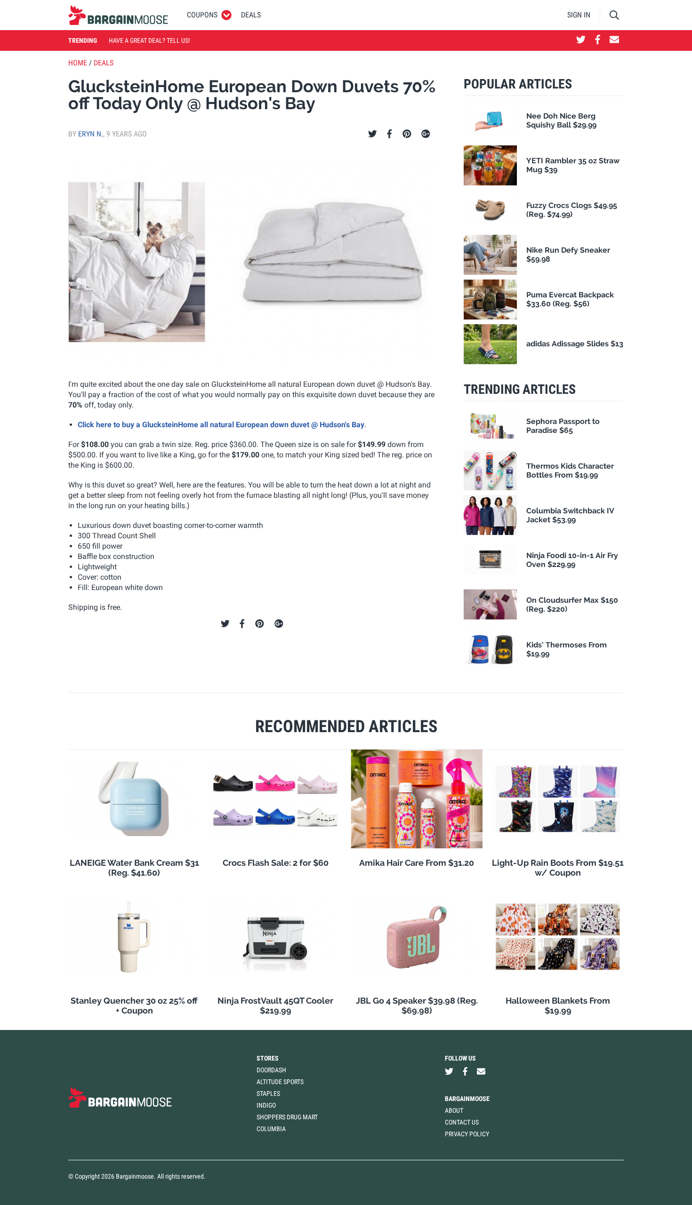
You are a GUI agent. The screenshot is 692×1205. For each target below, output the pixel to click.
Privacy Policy (467, 1134)
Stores (268, 1058)
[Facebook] (389, 134)
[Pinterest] (407, 134)
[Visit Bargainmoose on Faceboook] (597, 40)
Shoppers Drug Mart (287, 1117)
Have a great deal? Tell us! (149, 40)
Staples (268, 1093)
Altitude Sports (280, 1081)
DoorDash (271, 1070)
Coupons (202, 14)
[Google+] (425, 134)
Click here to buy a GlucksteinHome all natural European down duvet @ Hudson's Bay (221, 424)
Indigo (266, 1105)
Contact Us (462, 1122)
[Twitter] (372, 134)
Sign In (578, 14)
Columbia (271, 1129)
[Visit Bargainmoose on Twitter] (580, 40)
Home (77, 62)
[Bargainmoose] (118, 15)
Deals (251, 14)
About (454, 1110)
